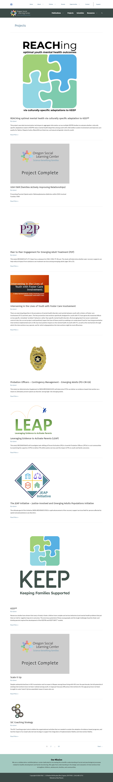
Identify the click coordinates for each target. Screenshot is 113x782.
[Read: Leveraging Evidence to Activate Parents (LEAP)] (31, 420)
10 (59, 746)
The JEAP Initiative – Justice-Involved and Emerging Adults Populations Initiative (52, 503)
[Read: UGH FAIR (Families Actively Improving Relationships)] (39, 163)
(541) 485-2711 (78, 775)
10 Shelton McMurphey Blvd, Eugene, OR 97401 (59, 775)
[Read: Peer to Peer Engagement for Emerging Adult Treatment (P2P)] (29, 229)
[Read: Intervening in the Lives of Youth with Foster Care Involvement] (29, 288)
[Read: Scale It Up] (39, 654)
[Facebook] (11, 4)
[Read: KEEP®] (44, 565)
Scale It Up (16, 677)
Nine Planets (59, 778)
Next (100, 746)
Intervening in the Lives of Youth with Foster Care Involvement (43, 306)
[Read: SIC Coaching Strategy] (17, 710)
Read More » (14, 135)
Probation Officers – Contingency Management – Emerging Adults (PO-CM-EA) (50, 382)
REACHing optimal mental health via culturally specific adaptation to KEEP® (49, 118)
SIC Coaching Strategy (21, 722)
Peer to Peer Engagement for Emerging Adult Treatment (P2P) (42, 252)
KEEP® (13, 608)
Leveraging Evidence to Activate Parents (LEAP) (34, 438)
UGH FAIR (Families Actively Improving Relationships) (37, 187)
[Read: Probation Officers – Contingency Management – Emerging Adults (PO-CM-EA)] (38, 358)
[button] (42, 4)
